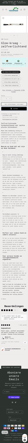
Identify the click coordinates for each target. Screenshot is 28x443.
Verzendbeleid (7, 439)
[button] (3, 9)
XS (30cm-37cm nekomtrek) (11, 72)
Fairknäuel (13, 433)
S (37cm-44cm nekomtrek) (10, 75)
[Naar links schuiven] (10, 35)
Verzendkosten (16, 54)
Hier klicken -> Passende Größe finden (13, 90)
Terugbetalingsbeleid (17, 435)
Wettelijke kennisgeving (19, 439)
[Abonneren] (23, 391)
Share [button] (4, 299)
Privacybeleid (8, 437)
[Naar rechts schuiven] (17, 35)
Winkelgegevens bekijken (10, 119)
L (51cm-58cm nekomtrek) (10, 82)
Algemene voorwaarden (19, 437)
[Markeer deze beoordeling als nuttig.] (25, 342)
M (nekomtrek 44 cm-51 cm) (11, 78)
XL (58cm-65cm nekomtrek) (11, 85)
